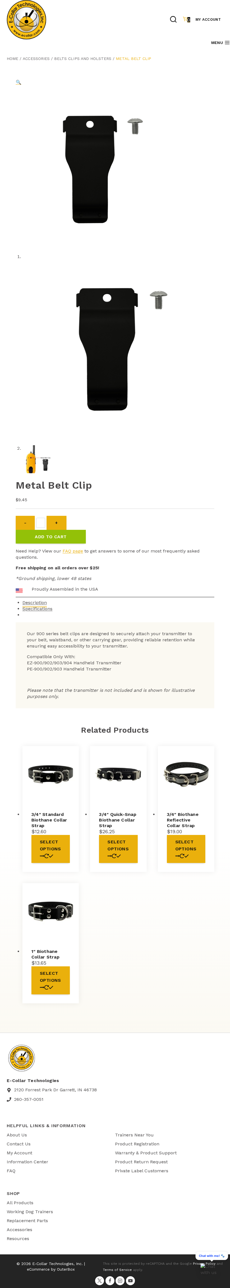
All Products (20, 1202)
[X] (99, 1280)
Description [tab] (34, 602)
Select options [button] (50, 845)
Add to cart (50, 536)
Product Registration (137, 1144)
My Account (208, 19)
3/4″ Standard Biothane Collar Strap (49, 820)
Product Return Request (141, 1161)
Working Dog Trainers (30, 1211)
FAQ (11, 1170)
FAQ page (73, 551)
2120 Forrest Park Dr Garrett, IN (48, 1090)
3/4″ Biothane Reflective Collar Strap (183, 820)
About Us (17, 1135)
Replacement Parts (27, 1220)
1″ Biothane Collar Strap (45, 954)
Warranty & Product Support (146, 1152)
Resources (18, 1238)
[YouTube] (130, 1280)
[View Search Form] (173, 20)
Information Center (27, 1161)
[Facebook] (109, 1280)
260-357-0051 (28, 1099)
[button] (18, 82)
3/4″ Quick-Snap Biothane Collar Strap (117, 820)
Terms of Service (117, 1270)
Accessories (36, 58)
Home (12, 58)
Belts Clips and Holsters (82, 58)
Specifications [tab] (37, 608)
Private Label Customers (141, 1170)
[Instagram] (120, 1280)
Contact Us (19, 1144)
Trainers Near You (134, 1135)
